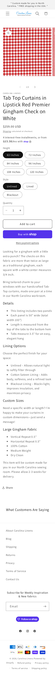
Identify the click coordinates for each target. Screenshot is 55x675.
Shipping (7, 131)
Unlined (12, 186)
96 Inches (35, 163)
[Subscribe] (45, 606)
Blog (8, 538)
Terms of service (20, 668)
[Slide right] (35, 87)
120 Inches (37, 172)
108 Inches (14, 172)
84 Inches (13, 163)
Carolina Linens (25, 658)
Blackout (12, 195)
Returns (10, 555)
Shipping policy (39, 668)
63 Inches (13, 155)
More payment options (27, 242)
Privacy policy (42, 662)
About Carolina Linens (19, 530)
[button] (7, 13)
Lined (30, 186)
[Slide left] (20, 87)
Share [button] (9, 487)
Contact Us (12, 579)
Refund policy (24, 662)
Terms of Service (16, 571)
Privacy (10, 563)
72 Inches (35, 155)
